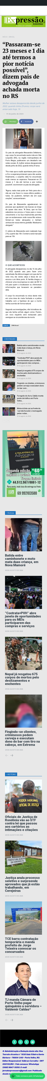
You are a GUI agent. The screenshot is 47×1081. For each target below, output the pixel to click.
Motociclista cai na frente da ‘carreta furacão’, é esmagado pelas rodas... (29, 410)
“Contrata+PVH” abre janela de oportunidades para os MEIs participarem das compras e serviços (23, 619)
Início (5, 37)
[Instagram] (20, 1042)
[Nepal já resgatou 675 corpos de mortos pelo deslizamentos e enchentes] (9, 373)
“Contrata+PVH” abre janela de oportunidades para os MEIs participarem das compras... (29, 360)
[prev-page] (4, 420)
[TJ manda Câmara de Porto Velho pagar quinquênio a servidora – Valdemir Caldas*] (23, 979)
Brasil (12, 37)
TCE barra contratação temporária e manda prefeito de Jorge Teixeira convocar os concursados (21, 945)
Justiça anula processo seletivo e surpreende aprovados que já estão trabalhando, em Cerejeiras (22, 884)
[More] (36, 121)
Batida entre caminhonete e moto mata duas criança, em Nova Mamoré (30, 347)
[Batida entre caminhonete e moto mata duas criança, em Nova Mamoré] (9, 348)
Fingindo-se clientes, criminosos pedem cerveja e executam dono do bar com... (30, 385)
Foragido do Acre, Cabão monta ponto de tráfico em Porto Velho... (30, 398)
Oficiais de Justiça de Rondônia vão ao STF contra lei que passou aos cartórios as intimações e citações (21, 823)
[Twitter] (26, 1042)
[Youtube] (32, 1042)
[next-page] (8, 420)
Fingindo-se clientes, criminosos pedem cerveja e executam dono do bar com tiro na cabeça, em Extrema (22, 738)
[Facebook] (14, 1042)
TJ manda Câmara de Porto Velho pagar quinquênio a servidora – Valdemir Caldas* (23, 1004)
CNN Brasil (15, 325)
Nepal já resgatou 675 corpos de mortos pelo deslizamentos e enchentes (30, 373)
